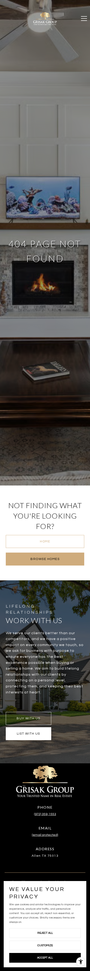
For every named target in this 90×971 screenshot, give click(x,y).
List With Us (28, 733)
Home (45, 541)
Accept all (45, 957)
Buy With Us (28, 718)
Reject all (45, 932)
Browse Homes (45, 559)
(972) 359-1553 (45, 814)
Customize (45, 945)
